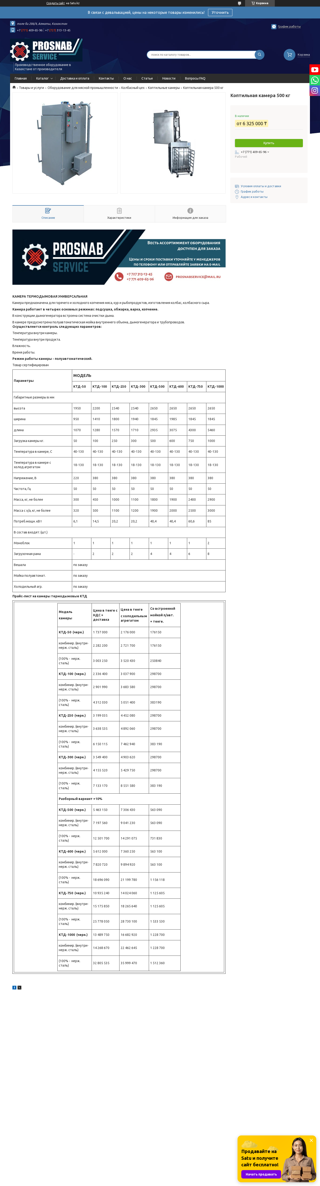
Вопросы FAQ (195, 78)
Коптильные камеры (164, 88)
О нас (127, 78)
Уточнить (220, 12)
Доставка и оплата (74, 78)
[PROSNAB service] (46, 50)
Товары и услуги (31, 88)
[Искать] (259, 55)
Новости (168, 78)
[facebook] (14, 988)
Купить (269, 143)
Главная (21, 78)
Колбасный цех (133, 88)
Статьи (147, 78)
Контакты (106, 78)
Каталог (42, 78)
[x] (19, 988)
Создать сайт (55, 3)
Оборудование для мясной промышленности (83, 88)
